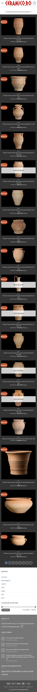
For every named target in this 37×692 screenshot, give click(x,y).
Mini (2, 598)
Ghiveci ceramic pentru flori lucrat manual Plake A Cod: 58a (18, 239)
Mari (2, 587)
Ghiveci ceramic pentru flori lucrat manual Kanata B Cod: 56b (18, 296)
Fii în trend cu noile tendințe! (15, 638)
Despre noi (29, 686)
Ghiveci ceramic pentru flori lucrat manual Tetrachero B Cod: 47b (18, 153)
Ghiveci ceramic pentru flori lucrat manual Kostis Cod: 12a (18, 96)
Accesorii (4, 577)
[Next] (30, 562)
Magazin (11, 686)
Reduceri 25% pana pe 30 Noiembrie (17, 643)
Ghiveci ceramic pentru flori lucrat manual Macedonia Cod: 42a (19, 410)
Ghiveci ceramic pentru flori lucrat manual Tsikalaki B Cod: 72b (18, 554)
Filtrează (6, 610)
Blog (16, 686)
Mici (2, 594)
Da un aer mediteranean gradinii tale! (17, 649)
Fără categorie (5, 580)
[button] (2, 3)
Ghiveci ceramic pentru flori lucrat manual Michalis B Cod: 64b (18, 353)
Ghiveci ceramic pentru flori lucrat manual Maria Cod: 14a (18, 438)
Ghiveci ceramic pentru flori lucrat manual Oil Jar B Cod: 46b (18, 382)
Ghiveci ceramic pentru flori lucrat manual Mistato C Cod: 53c (18, 124)
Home (6, 686)
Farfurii (3, 584)
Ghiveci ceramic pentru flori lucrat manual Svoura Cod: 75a (18, 525)
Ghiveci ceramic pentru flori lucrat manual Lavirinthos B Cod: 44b (18, 182)
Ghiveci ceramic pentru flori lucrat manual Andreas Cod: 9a (18, 483)
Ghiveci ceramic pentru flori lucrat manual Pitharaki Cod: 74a (18, 267)
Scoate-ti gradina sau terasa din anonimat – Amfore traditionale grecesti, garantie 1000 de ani (20, 656)
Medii (3, 591)
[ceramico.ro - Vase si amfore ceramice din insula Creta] (18, 3)
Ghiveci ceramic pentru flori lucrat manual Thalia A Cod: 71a (18, 210)
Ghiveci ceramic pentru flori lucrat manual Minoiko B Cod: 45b (18, 39)
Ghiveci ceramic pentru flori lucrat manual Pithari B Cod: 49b (18, 67)
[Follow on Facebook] (21, 626)
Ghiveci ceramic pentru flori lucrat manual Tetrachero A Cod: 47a (18, 325)
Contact (22, 686)
